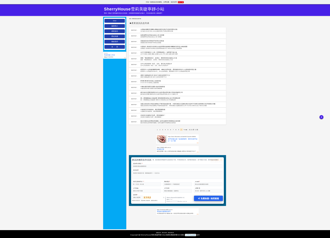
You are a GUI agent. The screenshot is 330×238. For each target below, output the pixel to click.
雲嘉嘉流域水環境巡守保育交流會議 (152, 41)
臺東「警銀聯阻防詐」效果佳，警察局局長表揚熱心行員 (159, 58)
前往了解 (180, 2)
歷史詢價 (114, 36)
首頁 (130, 18)
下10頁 (185, 129)
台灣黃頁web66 (190, 235)
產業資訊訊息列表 (136, 18)
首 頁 (114, 47)
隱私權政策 (171, 232)
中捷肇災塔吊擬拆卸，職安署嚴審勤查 (153, 109)
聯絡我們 (114, 41)
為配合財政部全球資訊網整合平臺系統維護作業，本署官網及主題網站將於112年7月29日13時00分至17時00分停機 (178, 104)
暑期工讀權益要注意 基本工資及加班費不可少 (155, 75)
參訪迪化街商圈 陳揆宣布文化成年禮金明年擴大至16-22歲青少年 (162, 92)
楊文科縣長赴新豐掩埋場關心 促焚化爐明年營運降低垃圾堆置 (160, 121)
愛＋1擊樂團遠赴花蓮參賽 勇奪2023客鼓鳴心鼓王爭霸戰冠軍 (160, 98)
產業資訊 (114, 31)
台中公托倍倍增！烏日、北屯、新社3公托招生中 (156, 63)
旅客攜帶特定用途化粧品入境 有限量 (152, 35)
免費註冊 (158, 232)
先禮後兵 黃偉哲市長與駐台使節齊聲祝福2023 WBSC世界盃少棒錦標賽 (164, 46)
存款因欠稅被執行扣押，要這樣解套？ (153, 115)
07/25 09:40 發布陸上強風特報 (151, 81)
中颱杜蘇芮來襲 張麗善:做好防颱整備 (153, 86)
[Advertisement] (177, 221)
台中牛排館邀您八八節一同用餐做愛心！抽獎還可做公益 (159, 52)
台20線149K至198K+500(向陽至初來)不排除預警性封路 (159, 29)
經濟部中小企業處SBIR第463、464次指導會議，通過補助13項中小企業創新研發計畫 (168, 69)
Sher (115, 21)
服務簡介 (114, 26)
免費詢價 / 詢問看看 (210, 198)
